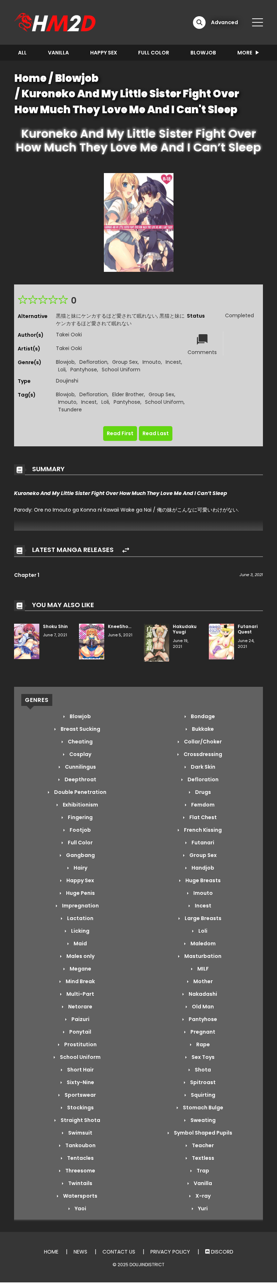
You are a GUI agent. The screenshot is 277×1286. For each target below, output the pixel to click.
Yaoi (80, 1208)
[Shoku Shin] (26, 641)
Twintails (79, 1183)
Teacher (202, 1145)
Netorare (79, 1006)
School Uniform (121, 369)
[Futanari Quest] (221, 641)
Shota (202, 1069)
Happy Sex (103, 52)
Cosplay (79, 754)
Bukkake (202, 729)
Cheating (80, 741)
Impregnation (80, 905)
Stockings (80, 1107)
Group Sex (125, 362)
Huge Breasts (202, 880)
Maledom (202, 943)
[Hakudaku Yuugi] (156, 642)
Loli (62, 369)
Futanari (202, 842)
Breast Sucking (80, 729)
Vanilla (58, 52)
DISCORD (221, 1251)
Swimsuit (79, 1132)
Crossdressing (202, 754)
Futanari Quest (248, 629)
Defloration (93, 362)
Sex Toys (202, 1057)
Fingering (80, 817)
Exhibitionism (80, 804)
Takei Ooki (69, 334)
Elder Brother (128, 394)
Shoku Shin (55, 626)
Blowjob (203, 52)
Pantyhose (83, 369)
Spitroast (202, 1082)
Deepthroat (79, 779)
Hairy (79, 867)
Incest (173, 362)
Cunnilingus (80, 766)
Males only (79, 956)
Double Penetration (79, 792)
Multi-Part (79, 994)
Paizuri (79, 1019)
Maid (79, 943)
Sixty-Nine (80, 1082)
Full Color (153, 52)
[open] (257, 22)
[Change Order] (125, 550)
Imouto (151, 362)
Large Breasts (202, 918)
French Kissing (202, 830)
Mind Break (80, 981)
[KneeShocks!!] (91, 641)
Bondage (202, 716)
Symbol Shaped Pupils (202, 1132)
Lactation (79, 918)
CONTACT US (118, 1251)
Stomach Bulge (202, 1107)
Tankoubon (80, 1145)
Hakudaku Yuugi (185, 629)
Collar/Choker (202, 741)
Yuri (202, 1208)
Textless (202, 1158)
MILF (202, 968)
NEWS (80, 1251)
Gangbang (80, 855)
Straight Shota (80, 1120)
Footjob (80, 830)
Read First (120, 433)
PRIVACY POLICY (170, 1251)
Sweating (202, 1120)
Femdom (202, 804)
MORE (244, 52)
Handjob (202, 867)
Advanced (224, 22)
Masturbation (202, 956)
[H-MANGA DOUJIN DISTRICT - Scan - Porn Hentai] (56, 22)
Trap (202, 1170)
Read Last (155, 433)
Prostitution (80, 1044)
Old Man (202, 1006)
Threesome (79, 1170)
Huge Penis (80, 893)
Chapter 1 (26, 575)
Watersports (79, 1195)
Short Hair (80, 1069)
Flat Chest (202, 817)
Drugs (202, 792)
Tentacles (80, 1158)
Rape (202, 1044)
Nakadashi (202, 994)
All (22, 52)
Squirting (202, 1095)
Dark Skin (202, 766)
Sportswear (79, 1095)
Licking (79, 930)
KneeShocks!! (123, 626)
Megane (80, 968)
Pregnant (202, 1031)
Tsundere (70, 409)
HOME (51, 1251)
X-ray (202, 1195)
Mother (202, 981)
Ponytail (79, 1031)
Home (30, 78)
